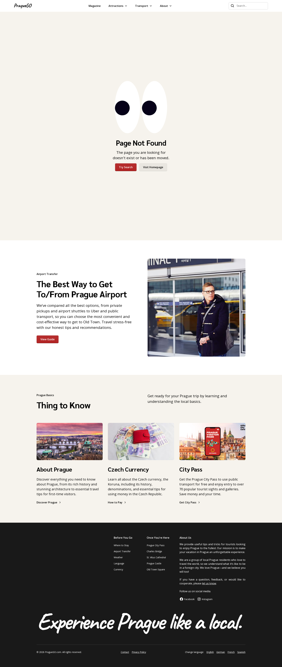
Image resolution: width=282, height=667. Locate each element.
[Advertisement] (141, 53)
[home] (23, 5)
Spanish (241, 652)
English (210, 652)
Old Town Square (156, 569)
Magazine (95, 6)
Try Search (126, 167)
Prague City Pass (155, 545)
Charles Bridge (154, 551)
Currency (118, 569)
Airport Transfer (122, 551)
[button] (118, 6)
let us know (209, 583)
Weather (118, 557)
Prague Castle (154, 563)
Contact (125, 652)
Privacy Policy (139, 652)
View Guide (47, 339)
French (231, 652)
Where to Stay (121, 545)
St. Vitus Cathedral (156, 557)
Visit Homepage (153, 167)
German (220, 652)
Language (119, 563)
